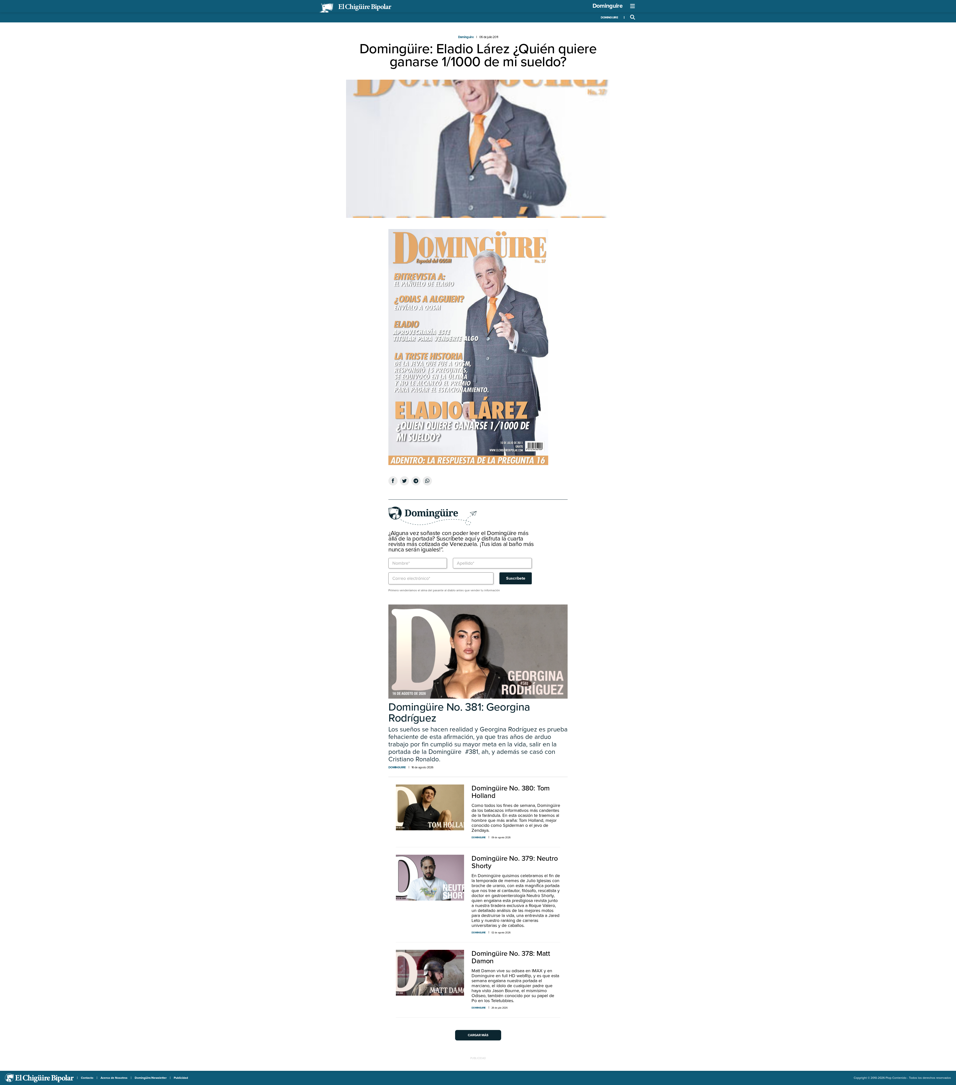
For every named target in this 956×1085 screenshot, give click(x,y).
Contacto (87, 1078)
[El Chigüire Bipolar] (355, 8)
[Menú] (632, 6)
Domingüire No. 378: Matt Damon (511, 957)
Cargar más (478, 1035)
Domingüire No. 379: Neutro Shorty (515, 862)
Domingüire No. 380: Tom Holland (511, 792)
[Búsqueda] (632, 17)
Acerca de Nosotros (114, 1078)
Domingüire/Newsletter (151, 1078)
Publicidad (181, 1078)
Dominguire (607, 5)
